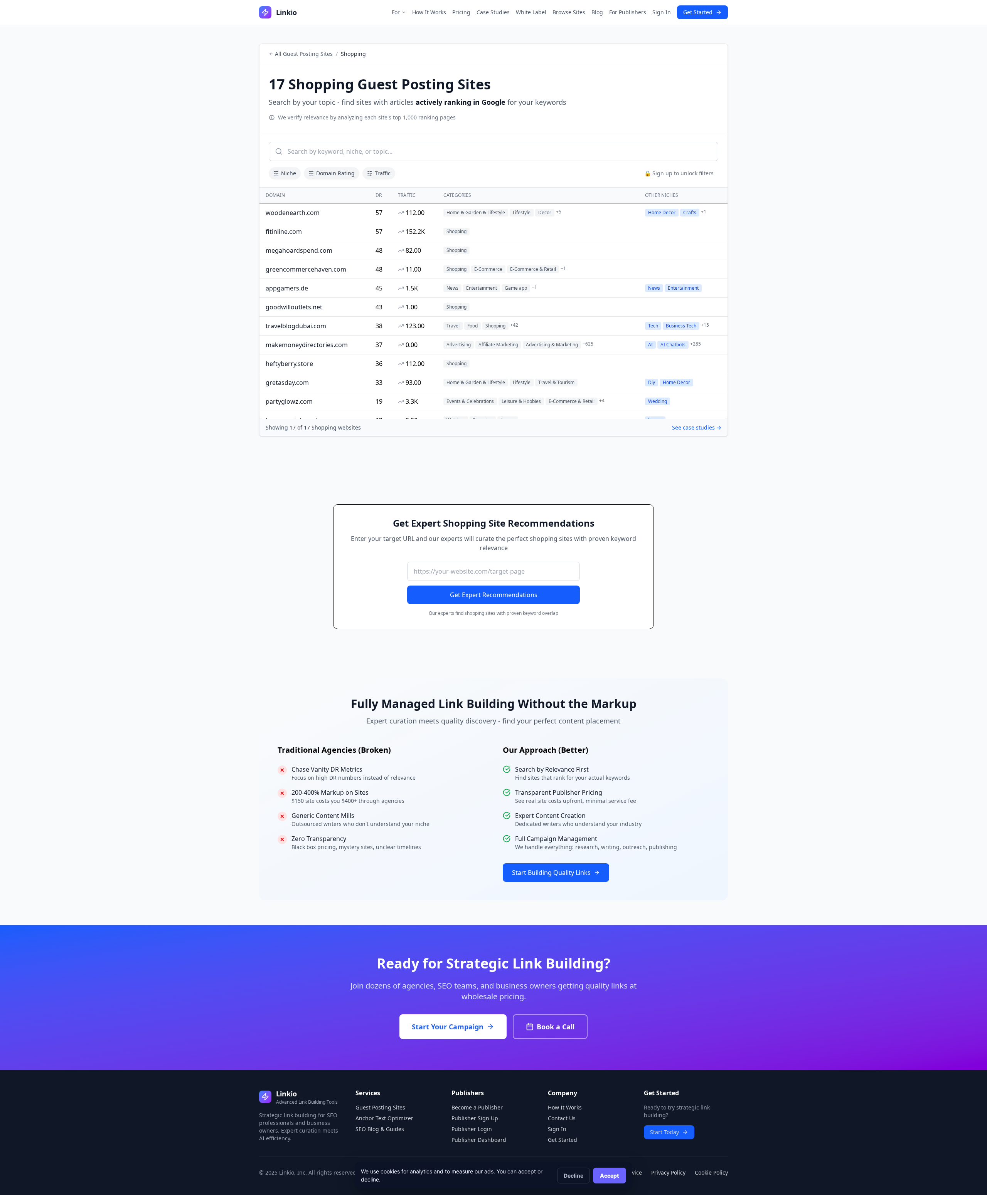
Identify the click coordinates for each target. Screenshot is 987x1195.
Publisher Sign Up (474, 1118)
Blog (597, 12)
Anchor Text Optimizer (384, 1118)
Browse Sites (568, 12)
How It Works (429, 12)
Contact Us (562, 1118)
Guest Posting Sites (380, 1107)
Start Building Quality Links (551, 872)
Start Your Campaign (447, 1026)
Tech (653, 325)
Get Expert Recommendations (493, 595)
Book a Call (555, 1026)
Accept (609, 1175)
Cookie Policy (711, 1172)
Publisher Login (471, 1129)
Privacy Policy (668, 1172)
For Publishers (627, 12)
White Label (531, 12)
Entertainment (683, 288)
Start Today (664, 1132)
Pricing (461, 12)
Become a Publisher (477, 1107)
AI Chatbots (673, 344)
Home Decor (661, 212)
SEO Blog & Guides (379, 1129)
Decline (573, 1175)
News (654, 288)
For (396, 12)
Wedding (657, 401)
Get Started (697, 12)
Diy (651, 382)
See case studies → (696, 427)
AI (650, 344)
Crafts (689, 212)
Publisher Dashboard (478, 1139)
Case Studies (493, 12)
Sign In (661, 12)
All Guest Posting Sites (304, 53)
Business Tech (681, 325)
